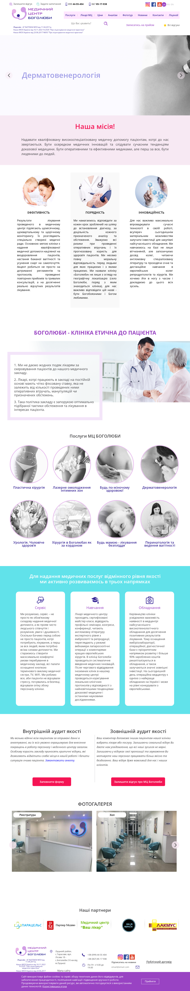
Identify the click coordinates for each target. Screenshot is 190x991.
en (172, 4)
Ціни (100, 15)
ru (168, 4)
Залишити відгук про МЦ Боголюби (138, 782)
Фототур (128, 15)
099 (76, 4)
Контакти (158, 15)
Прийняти (150, 981)
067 (99, 4)
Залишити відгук (22, 3)
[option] (95, 75)
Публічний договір (159, 961)
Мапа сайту (63, 970)
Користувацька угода (54, 986)
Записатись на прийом (140, 25)
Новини (142, 15)
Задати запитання (50, 3)
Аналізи (112, 15)
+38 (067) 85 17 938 (97, 959)
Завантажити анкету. (60, 760)
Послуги (70, 15)
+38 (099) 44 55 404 (97, 954)
